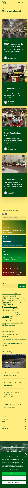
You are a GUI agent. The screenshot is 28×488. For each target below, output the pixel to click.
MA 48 (16, 312)
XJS (6, 325)
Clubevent (5, 296)
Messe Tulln (11, 315)
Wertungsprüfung (6, 323)
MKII (20, 315)
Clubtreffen (18, 296)
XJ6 (21, 323)
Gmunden (9, 300)
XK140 (10, 325)
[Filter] (3, 214)
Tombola (4, 321)
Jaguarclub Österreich (9, 307)
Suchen (22, 286)
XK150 (13, 325)
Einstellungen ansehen (14, 482)
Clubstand (11, 296)
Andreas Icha (11, 101)
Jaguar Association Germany (17, 302)
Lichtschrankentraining (8, 312)
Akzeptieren (14, 473)
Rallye (3, 426)
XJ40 (3, 325)
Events (4, 421)
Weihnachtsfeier (21, 321)
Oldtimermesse (14, 317)
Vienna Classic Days (11, 321)
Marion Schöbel (12, 57)
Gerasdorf (4, 300)
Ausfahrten (5, 419)
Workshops (5, 428)
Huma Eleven (22, 300)
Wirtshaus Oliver (15, 323)
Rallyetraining (13, 318)
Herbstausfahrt (15, 300)
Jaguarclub (8, 305)
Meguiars (21, 312)
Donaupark (17, 298)
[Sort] (6, 214)
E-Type (23, 298)
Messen (6, 40)
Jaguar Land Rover (7, 309)
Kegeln (16, 310)
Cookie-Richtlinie (13, 485)
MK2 (17, 315)
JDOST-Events (17, 309)
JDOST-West (5, 310)
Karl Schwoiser (6, 334)
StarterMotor (20, 318)
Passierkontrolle (5, 318)
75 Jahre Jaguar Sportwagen (8, 294)
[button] (25, 453)
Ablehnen (14, 478)
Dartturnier (11, 298)
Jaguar (5, 302)
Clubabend (17, 294)
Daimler (5, 298)
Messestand (5, 314)
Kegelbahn (12, 310)
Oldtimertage (22, 316)
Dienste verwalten (14, 469)
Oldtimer (5, 317)
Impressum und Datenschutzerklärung (14, 447)
